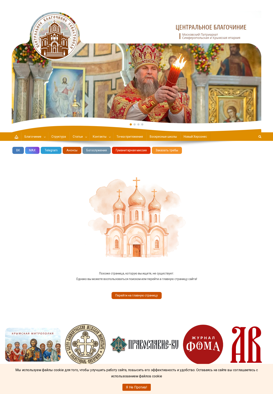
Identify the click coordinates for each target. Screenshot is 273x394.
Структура (58, 136)
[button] (136, 62)
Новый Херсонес (195, 136)
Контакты (99, 136)
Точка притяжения (129, 136)
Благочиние (33, 136)
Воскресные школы (163, 136)
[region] (136, 62)
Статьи (78, 136)
